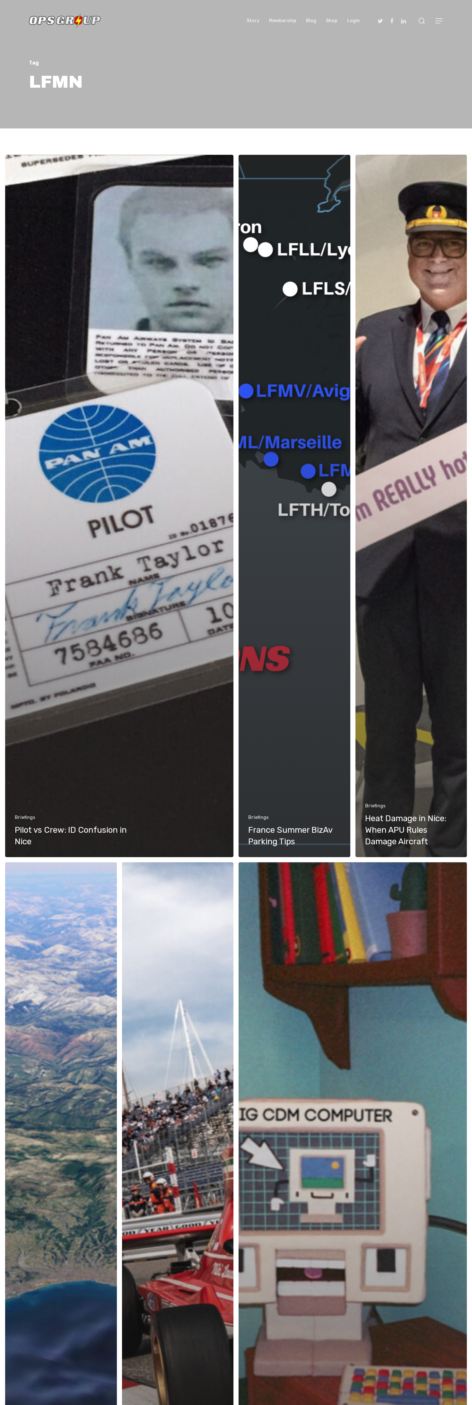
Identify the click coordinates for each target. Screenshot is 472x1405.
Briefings (25, 817)
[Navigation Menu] (439, 21)
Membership (282, 21)
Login (353, 21)
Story (253, 21)
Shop (331, 21)
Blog (311, 21)
